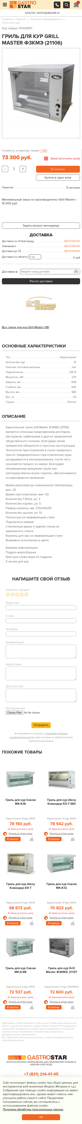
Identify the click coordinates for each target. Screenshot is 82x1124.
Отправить (41, 725)
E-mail (10, 616)
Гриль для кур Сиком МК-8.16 (21, 802)
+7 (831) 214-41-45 (41, 1074)
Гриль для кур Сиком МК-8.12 (62, 886)
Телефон (12, 629)
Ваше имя (12, 603)
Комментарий (15, 642)
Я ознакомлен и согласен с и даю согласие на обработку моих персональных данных (41, 737)
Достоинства (14, 686)
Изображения (15, 708)
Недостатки (14, 664)
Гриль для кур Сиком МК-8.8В (21, 970)
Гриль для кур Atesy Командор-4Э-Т (20, 886)
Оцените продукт (18, 590)
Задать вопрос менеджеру (41, 226)
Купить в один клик (58, 178)
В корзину (58, 169)
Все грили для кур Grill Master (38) (25, 327)
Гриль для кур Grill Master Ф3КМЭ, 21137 (61, 970)
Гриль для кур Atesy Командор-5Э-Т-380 (61, 802)
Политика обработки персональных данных (33, 1109)
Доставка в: (10, 272)
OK (41, 1117)
